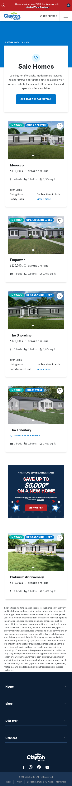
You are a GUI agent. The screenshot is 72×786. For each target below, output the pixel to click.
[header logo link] (12, 16)
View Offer (36, 508)
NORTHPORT (49, 16)
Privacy (19, 781)
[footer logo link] (36, 757)
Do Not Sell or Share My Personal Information (46, 781)
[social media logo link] (23, 767)
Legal (8, 781)
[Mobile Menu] (66, 16)
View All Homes (18, 42)
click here (40, 499)
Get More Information (36, 99)
